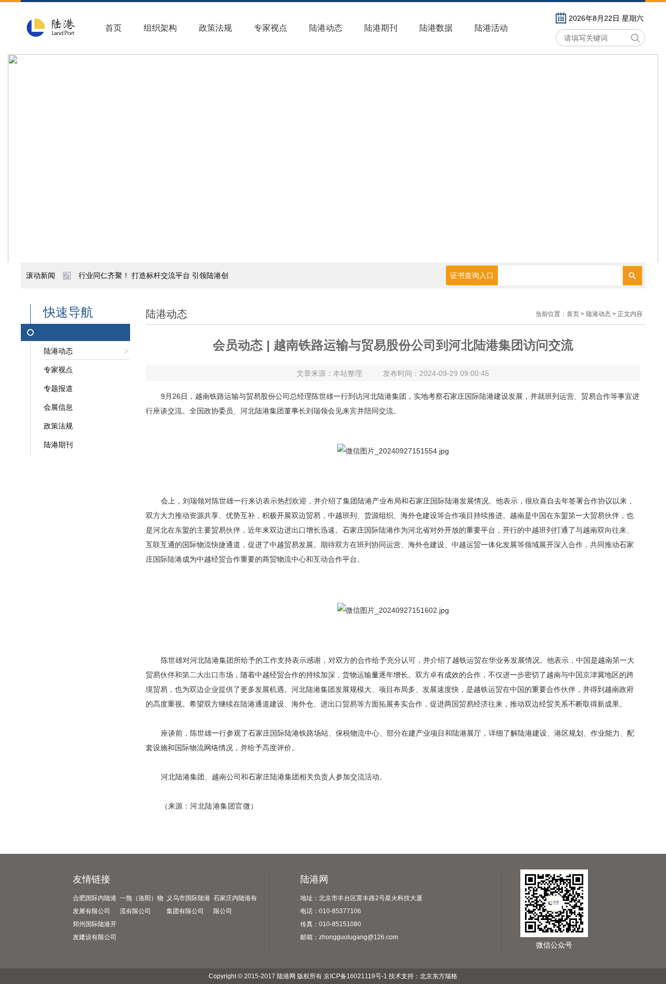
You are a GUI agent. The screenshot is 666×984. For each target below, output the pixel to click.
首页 (113, 27)
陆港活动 (491, 27)
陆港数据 (436, 27)
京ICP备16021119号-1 (355, 976)
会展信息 (58, 407)
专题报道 (58, 388)
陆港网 (314, 879)
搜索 (632, 38)
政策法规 (215, 27)
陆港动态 (325, 27)
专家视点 (270, 27)
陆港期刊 (381, 27)
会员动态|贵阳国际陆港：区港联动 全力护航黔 (153, 280)
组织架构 (160, 27)
